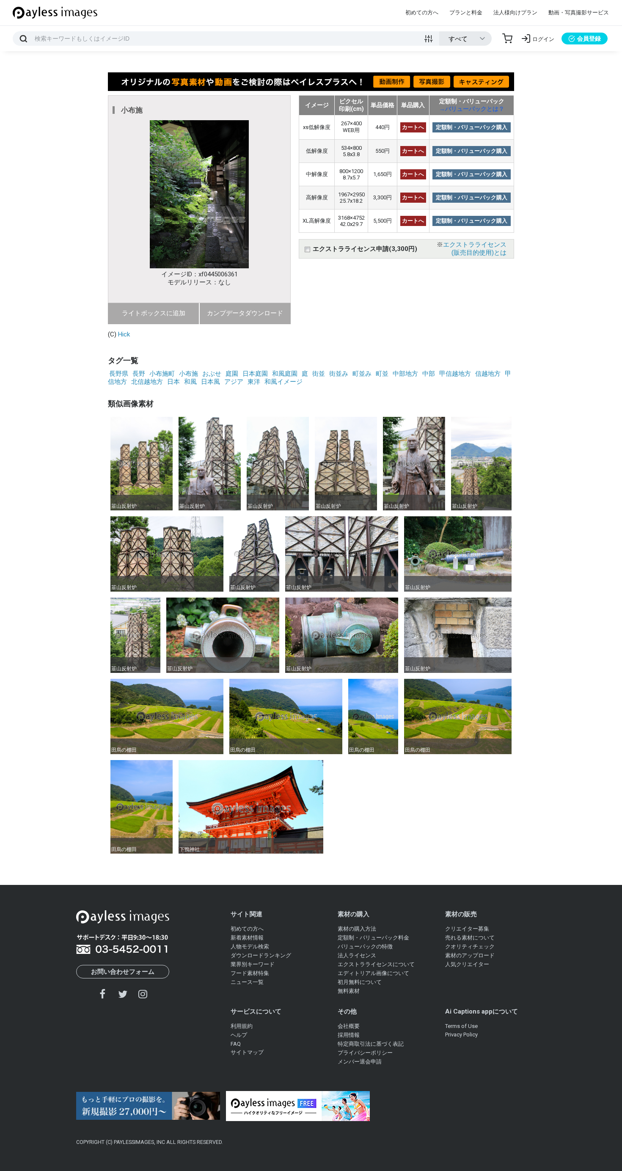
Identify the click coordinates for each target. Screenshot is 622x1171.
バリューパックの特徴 (365, 946)
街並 (318, 373)
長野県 (118, 373)
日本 (173, 382)
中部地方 (405, 373)
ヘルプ (239, 1035)
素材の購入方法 (357, 929)
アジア (233, 382)
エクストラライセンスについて (376, 964)
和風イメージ (283, 382)
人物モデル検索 (250, 946)
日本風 (210, 382)
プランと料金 (465, 12)
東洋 (254, 382)
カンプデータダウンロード (245, 313)
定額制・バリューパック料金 (373, 937)
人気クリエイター (467, 964)
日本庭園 (255, 373)
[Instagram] (143, 994)
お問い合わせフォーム (122, 971)
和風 (190, 382)
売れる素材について (470, 937)
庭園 (232, 373)
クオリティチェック (470, 946)
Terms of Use (461, 1026)
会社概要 (349, 1026)
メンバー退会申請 (360, 1061)
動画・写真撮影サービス (578, 12)
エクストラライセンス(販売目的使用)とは (474, 248)
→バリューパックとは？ (471, 108)
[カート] (507, 38)
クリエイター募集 (467, 929)
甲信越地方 (455, 373)
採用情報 (349, 1035)
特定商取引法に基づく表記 (371, 1044)
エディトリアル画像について (373, 973)
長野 (138, 373)
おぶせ (211, 373)
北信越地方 (147, 382)
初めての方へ (421, 12)
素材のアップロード (470, 955)
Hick (124, 334)
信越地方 (488, 373)
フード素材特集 (250, 973)
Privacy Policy (461, 1034)
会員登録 (589, 38)
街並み (338, 373)
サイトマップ (247, 1052)
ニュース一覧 (247, 982)
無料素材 (349, 991)
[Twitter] (122, 994)
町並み (362, 373)
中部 (428, 373)
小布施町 (162, 373)
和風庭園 (284, 373)
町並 (382, 373)
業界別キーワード (253, 964)
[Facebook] (103, 994)
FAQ (236, 1044)
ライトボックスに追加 (153, 313)
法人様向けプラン (515, 12)
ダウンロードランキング (261, 955)
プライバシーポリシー (365, 1053)
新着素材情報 (247, 937)
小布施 (188, 373)
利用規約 (242, 1026)
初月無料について (360, 982)
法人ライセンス (357, 955)
